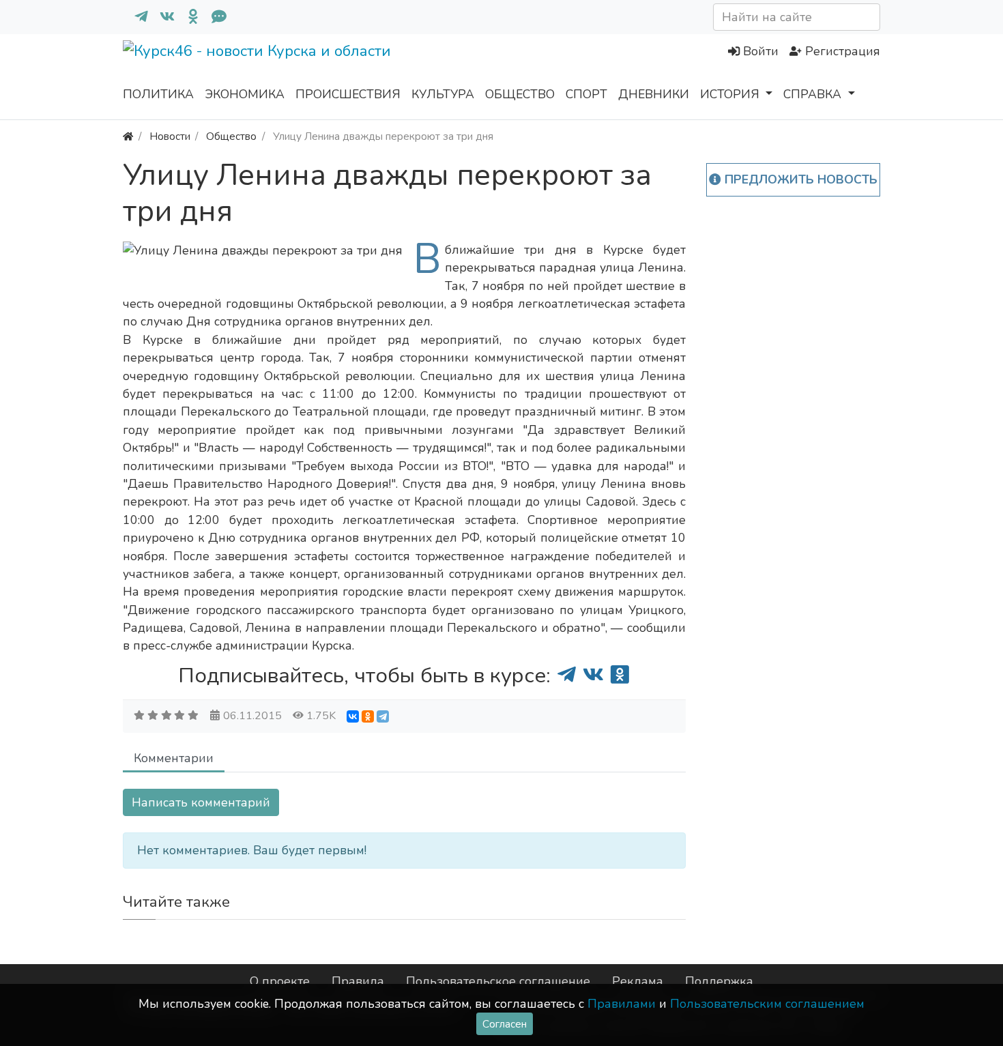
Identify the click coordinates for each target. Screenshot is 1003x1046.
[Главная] (128, 136)
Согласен (504, 1024)
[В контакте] (162, 17)
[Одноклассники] (188, 17)
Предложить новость (799, 179)
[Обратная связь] (214, 17)
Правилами (621, 1004)
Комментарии (174, 758)
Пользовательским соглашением (767, 1004)
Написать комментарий (201, 802)
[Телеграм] (136, 17)
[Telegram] (383, 716)
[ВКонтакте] (353, 716)
